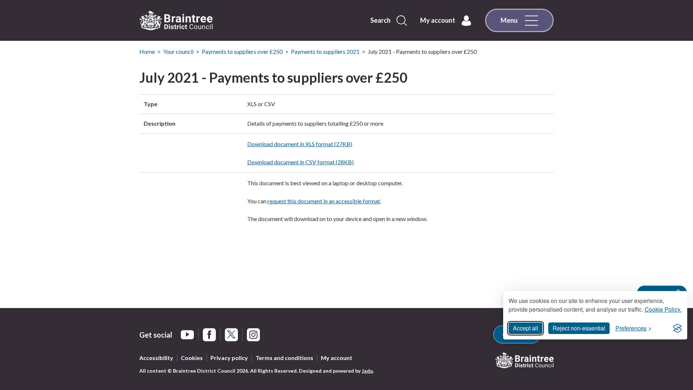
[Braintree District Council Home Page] (176, 20)
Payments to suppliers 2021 (325, 51)
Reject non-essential (579, 328)
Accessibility (156, 357)
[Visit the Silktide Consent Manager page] (677, 328)
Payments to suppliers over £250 (242, 51)
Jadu (367, 371)
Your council (178, 51)
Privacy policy (229, 357)
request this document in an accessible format (323, 201)
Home (147, 51)
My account (336, 357)
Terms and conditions (284, 357)
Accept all (525, 328)
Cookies (192, 357)
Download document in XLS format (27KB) (299, 143)
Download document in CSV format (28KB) (300, 162)
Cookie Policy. (663, 309)
